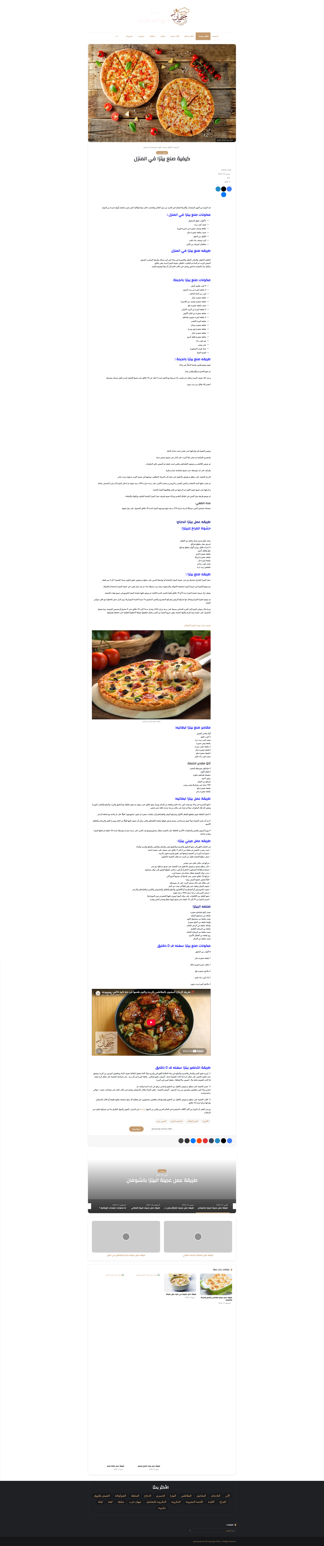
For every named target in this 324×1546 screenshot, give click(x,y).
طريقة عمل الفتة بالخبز (115, 1466)
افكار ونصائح (189, 36)
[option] (162, 1181)
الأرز (227, 1495)
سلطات (152, 36)
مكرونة (162, 1507)
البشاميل (201, 1495)
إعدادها (142, 1109)
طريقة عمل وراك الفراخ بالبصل (149, 1466)
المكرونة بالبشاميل (156, 1501)
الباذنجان (215, 1495)
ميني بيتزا (161, 1121)
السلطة (135, 1495)
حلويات (163, 36)
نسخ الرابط (136, 1129)
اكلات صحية (175, 36)
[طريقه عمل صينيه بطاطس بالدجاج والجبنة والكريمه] (216, 1284)
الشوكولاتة (120, 1495)
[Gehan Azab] (162, 16)
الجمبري (160, 1495)
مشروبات (129, 36)
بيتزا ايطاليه (192, 1121)
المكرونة (176, 1501)
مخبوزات (141, 36)
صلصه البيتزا (176, 1121)
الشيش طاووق (102, 1495)
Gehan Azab (226, 170)
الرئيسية (215, 36)
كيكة (100, 1501)
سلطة (121, 1501)
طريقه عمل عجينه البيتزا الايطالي (162, 1180)
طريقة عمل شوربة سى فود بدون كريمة (181, 1294)
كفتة (110, 1501)
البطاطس (186, 1495)
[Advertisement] (151, 184)
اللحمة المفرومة (194, 1501)
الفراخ (222, 1501)
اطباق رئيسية (204, 36)
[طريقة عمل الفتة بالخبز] (108, 1369)
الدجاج (147, 1495)
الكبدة (211, 1501)
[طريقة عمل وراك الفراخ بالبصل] (144, 1369)
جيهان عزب (135, 1501)
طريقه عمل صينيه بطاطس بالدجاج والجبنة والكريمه (216, 1299)
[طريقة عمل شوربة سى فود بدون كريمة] (180, 1283)
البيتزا (205, 1121)
